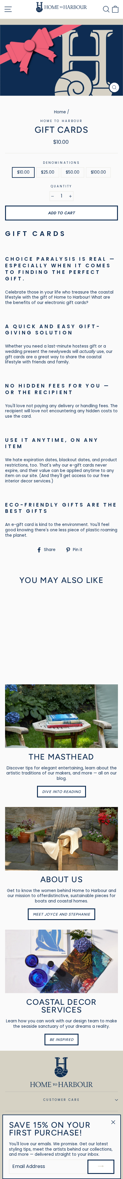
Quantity (61, 186)
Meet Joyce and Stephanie (61, 914)
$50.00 (72, 172)
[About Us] (61, 839)
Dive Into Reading (61, 791)
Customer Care (61, 1100)
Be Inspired (61, 1039)
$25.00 (47, 172)
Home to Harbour (61, 121)
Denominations (61, 163)
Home (60, 112)
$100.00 (98, 172)
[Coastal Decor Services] (61, 961)
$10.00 (23, 172)
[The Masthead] (61, 716)
